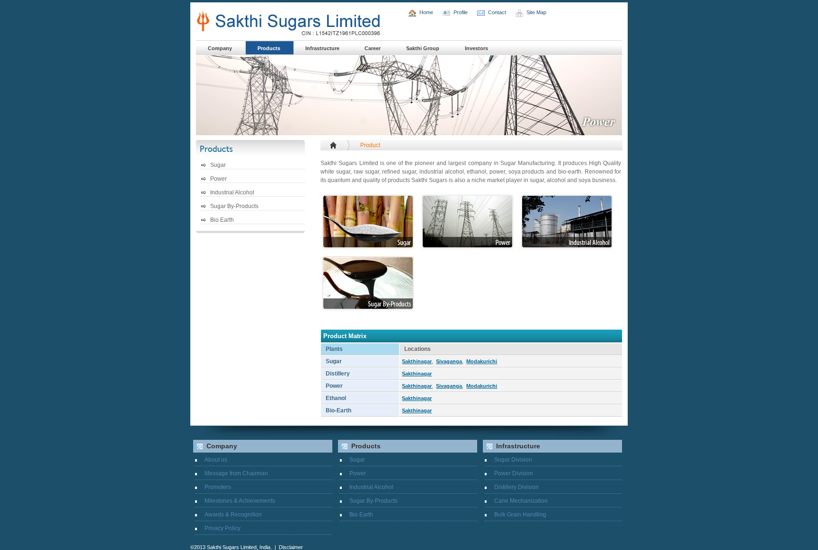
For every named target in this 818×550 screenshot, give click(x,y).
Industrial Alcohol (232, 193)
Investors (476, 48)
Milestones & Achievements (239, 501)
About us (215, 459)
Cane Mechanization (521, 501)
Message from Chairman (236, 473)
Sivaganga (449, 361)
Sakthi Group (422, 48)
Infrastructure (323, 48)
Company (220, 48)
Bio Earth (222, 220)
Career (373, 48)
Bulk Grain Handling (520, 514)
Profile (460, 12)
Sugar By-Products (234, 206)
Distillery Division (516, 487)
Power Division (513, 473)
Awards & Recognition (233, 514)
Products (270, 48)
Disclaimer (291, 547)
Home (426, 12)
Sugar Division (513, 459)
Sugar (218, 165)
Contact (497, 12)
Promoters (217, 487)
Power (218, 179)
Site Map (536, 12)
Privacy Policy (222, 528)
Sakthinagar (417, 361)
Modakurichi (481, 361)
